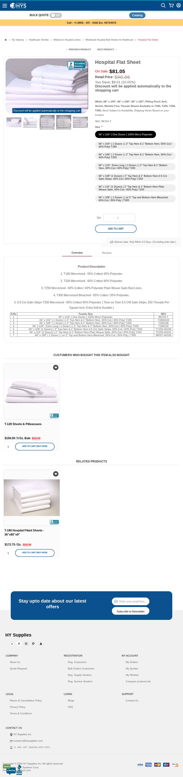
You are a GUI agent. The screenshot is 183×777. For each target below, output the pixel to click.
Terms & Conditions (21, 713)
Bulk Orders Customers (81, 668)
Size (98, 126)
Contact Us (132, 700)
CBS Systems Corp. (28, 767)
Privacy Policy (17, 707)
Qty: (99, 217)
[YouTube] (41, 644)
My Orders (132, 662)
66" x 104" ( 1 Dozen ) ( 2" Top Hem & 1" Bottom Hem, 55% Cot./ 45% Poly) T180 (135, 145)
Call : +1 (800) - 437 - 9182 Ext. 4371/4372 (91, 22)
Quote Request (18, 668)
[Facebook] (18, 643)
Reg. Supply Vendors (80, 675)
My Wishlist (132, 675)
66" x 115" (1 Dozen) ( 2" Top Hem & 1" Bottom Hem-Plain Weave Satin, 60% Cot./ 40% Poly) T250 (131, 188)
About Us (15, 662)
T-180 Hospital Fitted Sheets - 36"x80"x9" (24, 532)
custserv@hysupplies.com (28, 740)
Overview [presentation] (77, 252)
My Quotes (132, 668)
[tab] (77, 252)
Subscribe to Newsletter (131, 611)
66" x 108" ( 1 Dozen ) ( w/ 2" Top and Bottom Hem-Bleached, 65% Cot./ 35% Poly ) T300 (133, 199)
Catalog (137, 15)
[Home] (6, 40)
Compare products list (138, 681)
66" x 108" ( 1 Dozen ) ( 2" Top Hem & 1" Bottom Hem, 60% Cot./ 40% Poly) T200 (135, 156)
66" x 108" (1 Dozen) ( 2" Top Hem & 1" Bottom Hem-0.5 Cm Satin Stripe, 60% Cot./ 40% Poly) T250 (133, 177)
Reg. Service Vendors (80, 681)
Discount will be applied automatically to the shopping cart (46, 110)
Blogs (71, 700)
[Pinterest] (33, 644)
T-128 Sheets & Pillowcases (23, 424)
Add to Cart (116, 228)
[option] (14, 122)
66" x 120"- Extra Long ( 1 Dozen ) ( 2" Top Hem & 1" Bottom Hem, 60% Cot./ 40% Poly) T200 (133, 166)
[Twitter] (12, 644)
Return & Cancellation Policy (26, 700)
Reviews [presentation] (107, 252)
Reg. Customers (77, 662)
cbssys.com (24, 770)
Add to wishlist (55, 367)
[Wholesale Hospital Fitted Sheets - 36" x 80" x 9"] (32, 498)
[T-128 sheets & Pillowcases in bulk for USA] (32, 391)
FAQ (70, 707)
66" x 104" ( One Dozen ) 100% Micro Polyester (125, 134)
